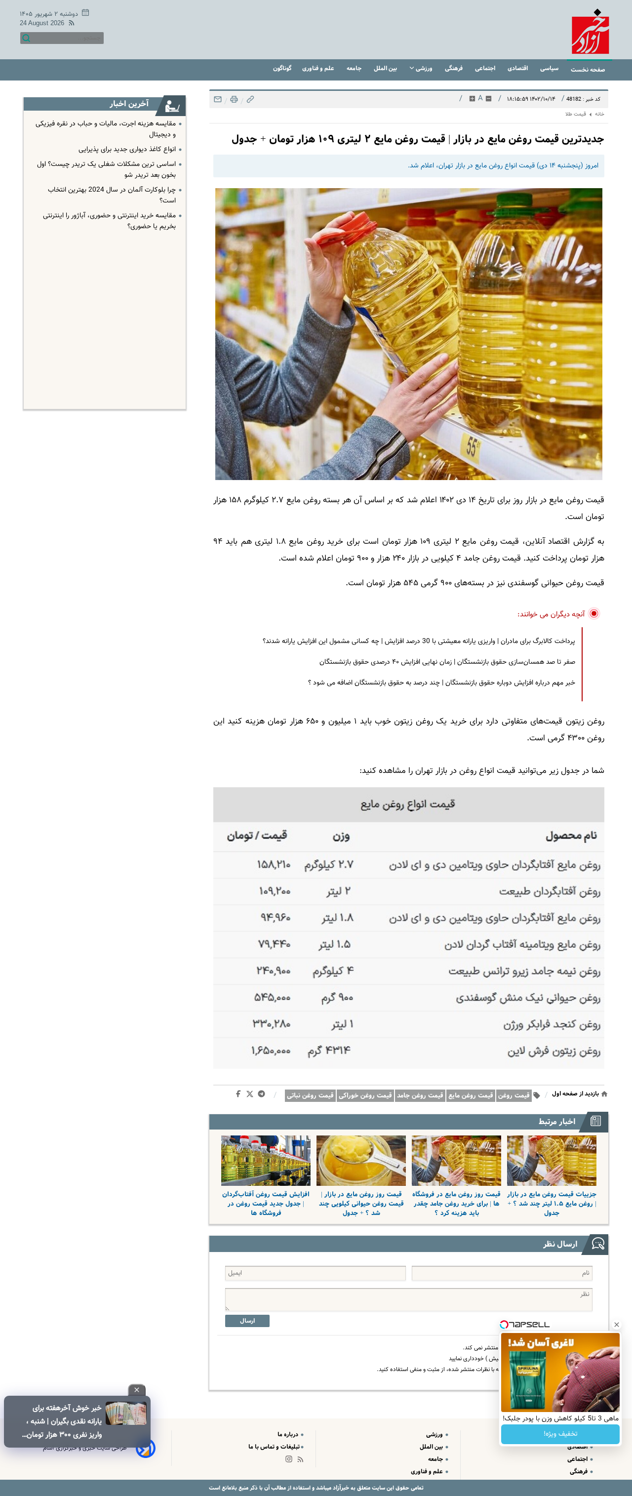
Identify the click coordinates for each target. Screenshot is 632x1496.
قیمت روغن (514, 1095)
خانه (599, 114)
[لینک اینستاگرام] (291, 1461)
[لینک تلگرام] (263, 1096)
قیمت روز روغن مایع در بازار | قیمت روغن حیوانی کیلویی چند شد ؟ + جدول (361, 1204)
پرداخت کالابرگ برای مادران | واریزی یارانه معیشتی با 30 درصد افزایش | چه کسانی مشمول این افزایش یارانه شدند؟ (419, 641)
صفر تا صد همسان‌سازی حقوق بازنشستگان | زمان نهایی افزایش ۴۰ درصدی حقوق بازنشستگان (447, 662)
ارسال (247, 1321)
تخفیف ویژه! (561, 1434)
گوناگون (282, 68)
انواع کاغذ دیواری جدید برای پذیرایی (127, 149)
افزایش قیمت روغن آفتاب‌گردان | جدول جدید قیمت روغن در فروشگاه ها (266, 1204)
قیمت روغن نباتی (310, 1095)
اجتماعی (486, 68)
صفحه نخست (588, 70)
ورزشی (424, 68)
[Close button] (617, 1325)
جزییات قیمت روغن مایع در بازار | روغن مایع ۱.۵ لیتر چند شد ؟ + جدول (551, 1204)
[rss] (69, 24)
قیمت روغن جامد (420, 1095)
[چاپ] (233, 102)
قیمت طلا (575, 114)
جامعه (355, 68)
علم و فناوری (319, 68)
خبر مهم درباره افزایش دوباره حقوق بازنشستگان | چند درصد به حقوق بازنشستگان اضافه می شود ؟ (441, 683)
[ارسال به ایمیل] (217, 102)
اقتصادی (518, 68)
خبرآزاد (340, 1488)
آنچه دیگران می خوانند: (551, 614)
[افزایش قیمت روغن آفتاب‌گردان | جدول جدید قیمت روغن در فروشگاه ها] (266, 1160)
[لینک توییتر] (251, 1096)
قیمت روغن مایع (470, 1095)
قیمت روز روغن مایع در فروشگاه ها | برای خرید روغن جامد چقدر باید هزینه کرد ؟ (456, 1204)
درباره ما (288, 1434)
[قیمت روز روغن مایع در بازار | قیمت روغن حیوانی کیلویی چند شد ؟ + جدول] (361, 1160)
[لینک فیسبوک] (240, 1096)
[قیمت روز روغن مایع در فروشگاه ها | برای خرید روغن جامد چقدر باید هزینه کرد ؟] (456, 1160)
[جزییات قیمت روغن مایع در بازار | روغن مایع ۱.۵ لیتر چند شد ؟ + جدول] (551, 1160)
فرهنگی (454, 68)
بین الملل (386, 68)
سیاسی (550, 68)
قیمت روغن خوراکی (365, 1095)
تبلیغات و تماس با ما (274, 1447)
